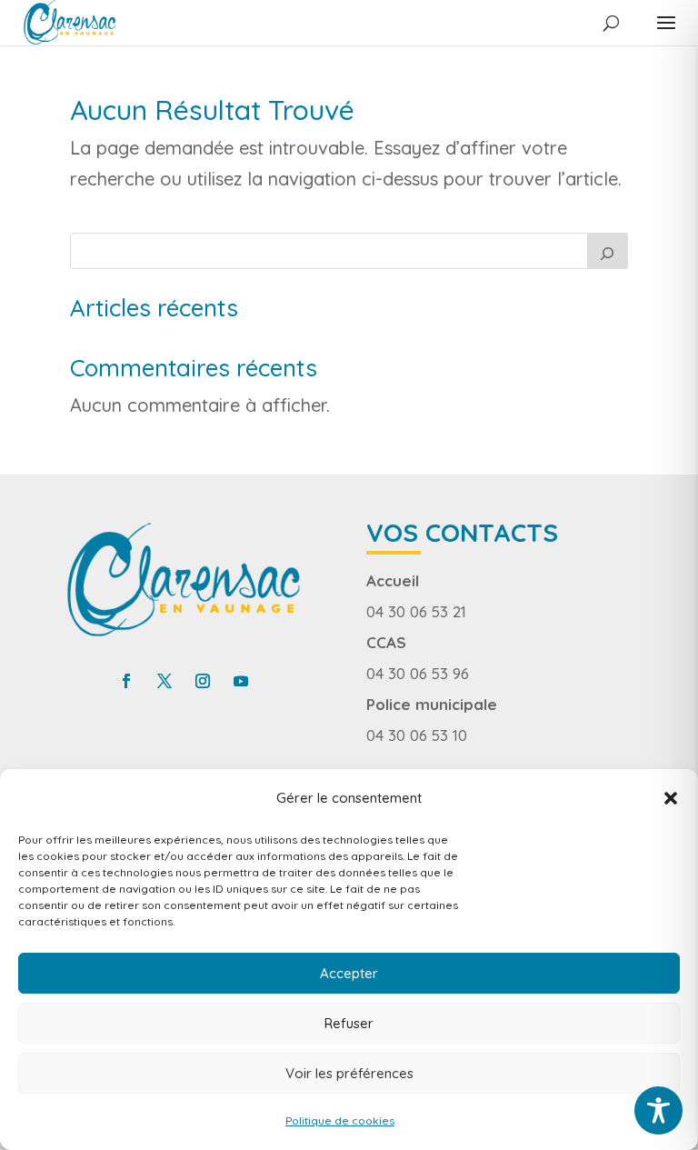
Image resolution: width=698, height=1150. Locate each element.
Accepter (349, 973)
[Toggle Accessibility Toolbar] (658, 1110)
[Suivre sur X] (164, 680)
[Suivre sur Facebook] (126, 680)
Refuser (349, 1023)
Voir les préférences (349, 1073)
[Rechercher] (608, 251)
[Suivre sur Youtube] (240, 680)
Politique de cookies (339, 1120)
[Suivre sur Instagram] (202, 680)
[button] (671, 798)
